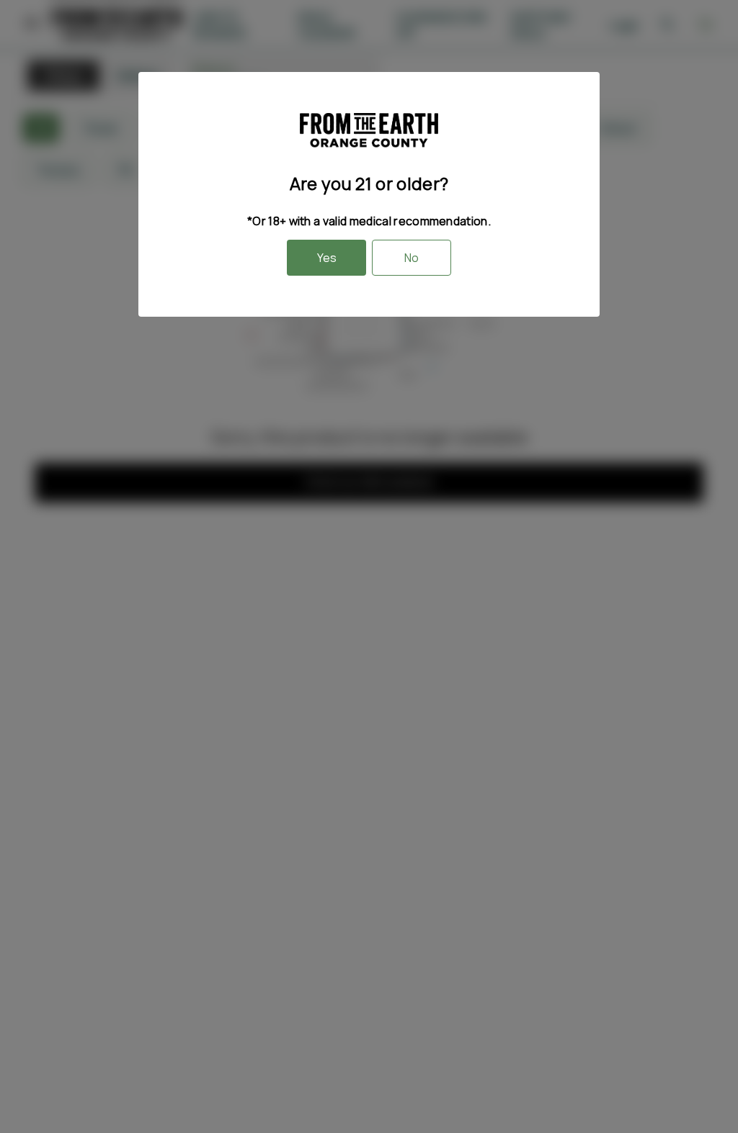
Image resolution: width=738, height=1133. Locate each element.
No (411, 258)
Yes (327, 258)
